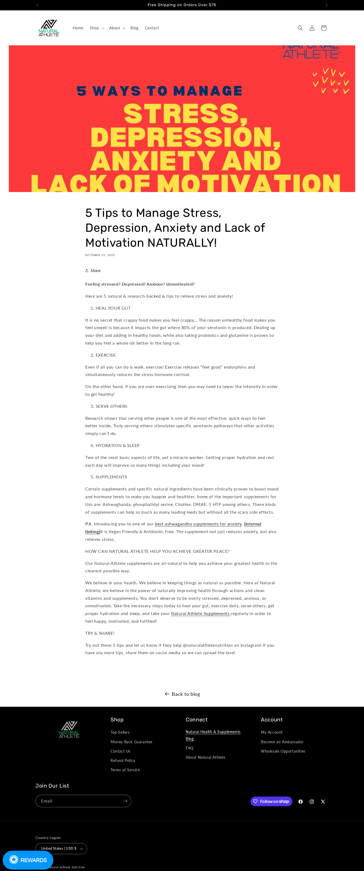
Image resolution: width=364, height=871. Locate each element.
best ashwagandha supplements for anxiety (198, 523)
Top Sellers (120, 732)
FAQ (189, 748)
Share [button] (96, 270)
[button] (96, 28)
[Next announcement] (327, 5)
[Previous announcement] (37, 5)
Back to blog (186, 694)
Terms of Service (125, 770)
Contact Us (121, 751)
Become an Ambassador (282, 742)
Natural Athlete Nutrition (66, 867)
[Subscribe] (125, 801)
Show (28, 860)
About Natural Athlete (205, 757)
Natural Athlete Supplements (201, 613)
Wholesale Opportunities (283, 751)
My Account (272, 732)
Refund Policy (123, 760)
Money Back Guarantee (131, 742)
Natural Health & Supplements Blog (213, 735)
